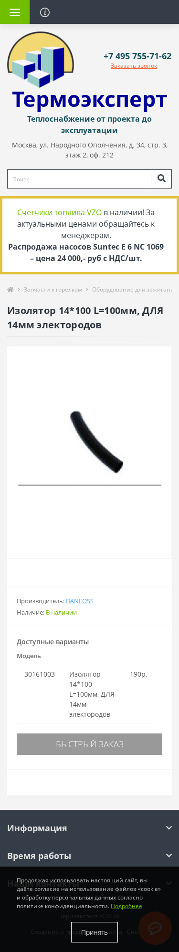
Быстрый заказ (90, 744)
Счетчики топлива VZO (59, 212)
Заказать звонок (134, 66)
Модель (29, 655)
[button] (137, 56)
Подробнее (126, 906)
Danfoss (80, 600)
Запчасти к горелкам (53, 289)
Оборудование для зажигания (135, 289)
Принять (94, 932)
